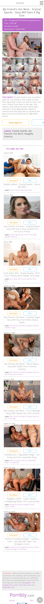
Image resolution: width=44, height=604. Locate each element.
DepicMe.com (9, 587)
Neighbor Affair (28, 505)
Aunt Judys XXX (15, 279)
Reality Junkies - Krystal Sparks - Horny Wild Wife (22, 185)
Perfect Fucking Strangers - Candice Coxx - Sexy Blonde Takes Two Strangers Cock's (22, 541)
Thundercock (14, 463)
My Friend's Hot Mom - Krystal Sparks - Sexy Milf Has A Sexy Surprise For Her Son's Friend (22, 229)
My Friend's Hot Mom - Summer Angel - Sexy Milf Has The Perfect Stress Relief (22, 320)
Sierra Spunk (18, 374)
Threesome (23, 549)
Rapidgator (16, 122)
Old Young (8, 374)
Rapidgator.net (28, 582)
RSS (32, 600)
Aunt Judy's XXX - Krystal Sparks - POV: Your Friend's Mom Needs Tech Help (22, 274)
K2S (29, 180)
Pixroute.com (25, 585)
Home (12, 600)
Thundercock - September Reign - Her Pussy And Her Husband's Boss (22, 456)
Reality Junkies (26, 190)
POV (34, 279)
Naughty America (11, 237)
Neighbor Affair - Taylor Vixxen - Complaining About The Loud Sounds (22, 500)
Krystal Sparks (19, 130)
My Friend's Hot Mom (18, 132)
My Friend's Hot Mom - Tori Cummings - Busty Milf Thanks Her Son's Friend (22, 412)
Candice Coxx (15, 547)
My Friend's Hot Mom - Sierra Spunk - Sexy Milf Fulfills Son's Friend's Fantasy (22, 366)
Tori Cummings (10, 418)
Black (12, 461)
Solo (6, 281)
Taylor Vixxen (10, 507)
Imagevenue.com (10, 585)
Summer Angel (10, 328)
